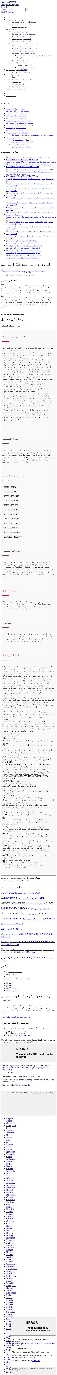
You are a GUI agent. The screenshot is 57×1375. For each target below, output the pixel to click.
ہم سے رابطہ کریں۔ (16, 89)
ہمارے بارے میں (14, 74)
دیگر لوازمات (19, 62)
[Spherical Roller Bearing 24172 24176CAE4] (20, 893)
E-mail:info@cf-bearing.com (18, 1035)
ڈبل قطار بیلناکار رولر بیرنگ (23, 248)
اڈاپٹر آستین (24, 65)
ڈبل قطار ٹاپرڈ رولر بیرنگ (21, 243)
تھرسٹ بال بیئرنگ (21, 46)
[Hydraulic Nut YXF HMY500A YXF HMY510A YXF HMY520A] (28, 936)
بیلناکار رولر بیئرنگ (24, 22)
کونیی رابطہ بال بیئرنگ (25, 43)
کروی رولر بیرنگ (21, 31)
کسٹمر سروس (18, 84)
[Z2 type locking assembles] (12, 924)
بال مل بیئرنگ (19, 26)
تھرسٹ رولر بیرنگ (21, 38)
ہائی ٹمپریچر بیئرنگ (23, 53)
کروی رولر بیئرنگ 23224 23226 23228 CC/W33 (28, 918)
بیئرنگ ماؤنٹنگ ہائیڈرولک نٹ (23, 253)
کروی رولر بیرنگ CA (14, 880)
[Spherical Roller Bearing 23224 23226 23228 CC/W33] (24, 913)
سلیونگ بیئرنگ (20, 60)
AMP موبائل (34, 1042)
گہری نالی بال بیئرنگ (24, 50)
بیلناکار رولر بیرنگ (23, 34)
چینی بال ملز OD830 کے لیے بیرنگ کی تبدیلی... (31, 162)
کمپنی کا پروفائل (21, 79)
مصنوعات (11, 29)
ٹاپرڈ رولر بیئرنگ (22, 36)
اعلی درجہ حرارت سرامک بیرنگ (22, 257)
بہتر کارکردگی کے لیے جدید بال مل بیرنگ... (29, 169)
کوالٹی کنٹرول (20, 86)
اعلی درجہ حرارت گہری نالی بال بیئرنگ (33, 135)
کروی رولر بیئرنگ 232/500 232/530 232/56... (26, 908)
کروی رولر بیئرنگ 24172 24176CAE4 (22, 898)
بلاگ (14, 77)
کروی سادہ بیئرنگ (21, 41)
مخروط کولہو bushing (16, 69)
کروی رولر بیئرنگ (16, 19)
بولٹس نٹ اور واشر (27, 67)
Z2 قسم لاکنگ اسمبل (12, 928)
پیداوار (16, 81)
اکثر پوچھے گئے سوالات (18, 979)
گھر (8, 17)
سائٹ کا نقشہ (8, 1042)
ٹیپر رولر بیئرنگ (21, 24)
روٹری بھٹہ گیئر (21, 72)
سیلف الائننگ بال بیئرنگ (25, 48)
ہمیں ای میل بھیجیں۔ (12, 313)
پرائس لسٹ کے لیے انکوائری (16, 1017)
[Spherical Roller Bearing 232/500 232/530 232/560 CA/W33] (27, 903)
